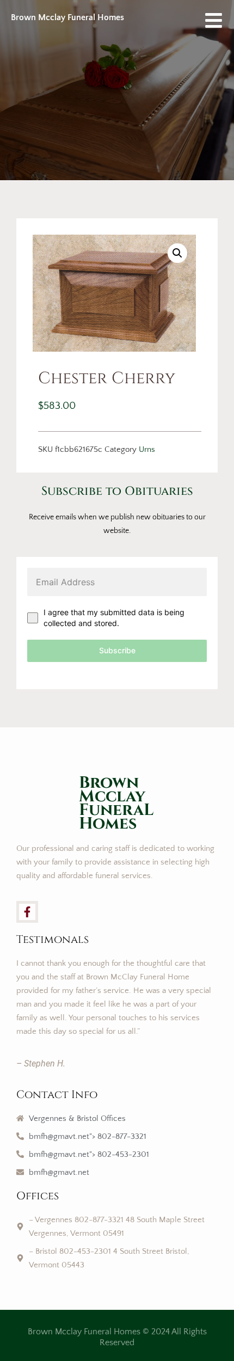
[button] (177, 253)
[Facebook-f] (27, 912)
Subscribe (117, 650)
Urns (147, 449)
